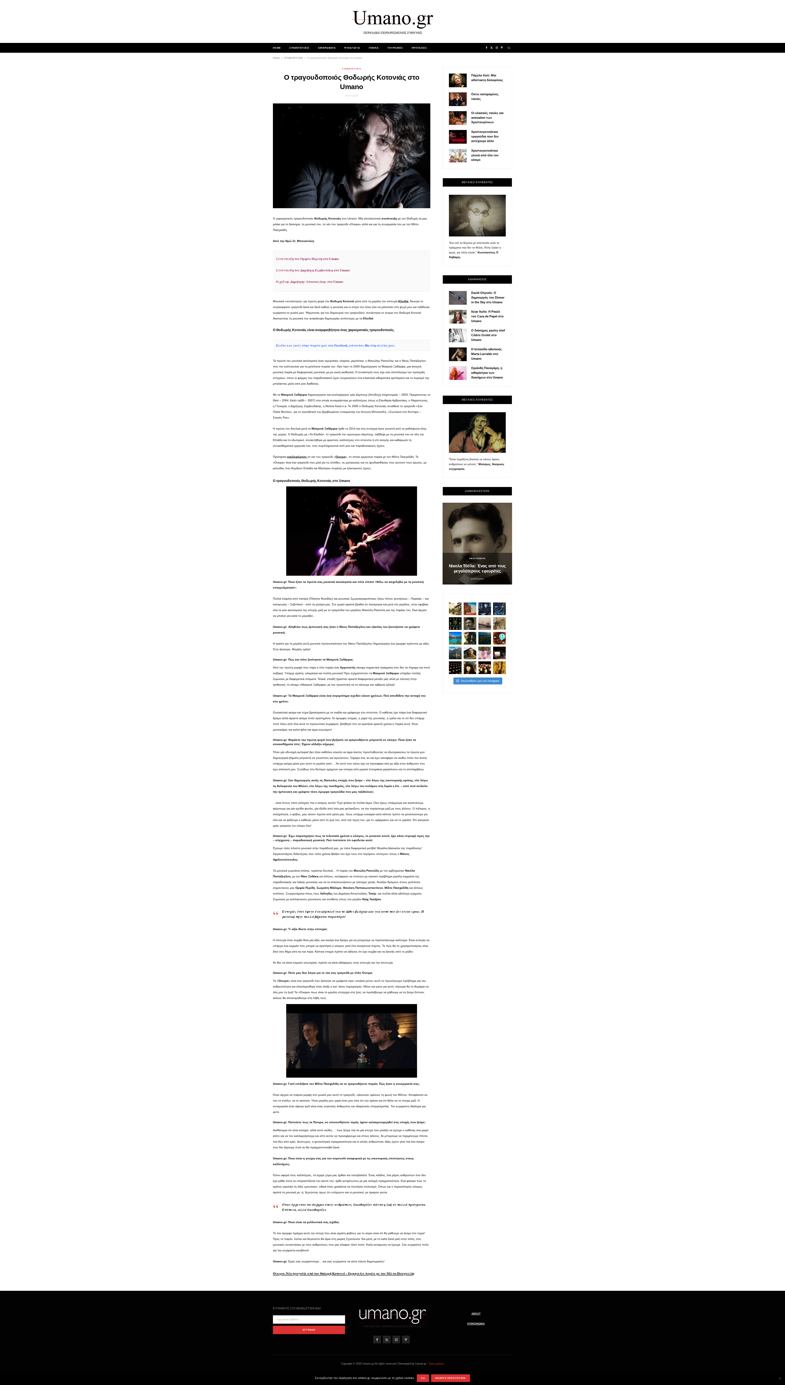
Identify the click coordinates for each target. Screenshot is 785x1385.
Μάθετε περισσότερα (450, 1378)
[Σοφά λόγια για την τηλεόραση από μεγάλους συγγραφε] (499, 653)
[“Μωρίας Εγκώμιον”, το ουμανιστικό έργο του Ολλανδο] (470, 667)
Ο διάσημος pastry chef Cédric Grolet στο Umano (488, 335)
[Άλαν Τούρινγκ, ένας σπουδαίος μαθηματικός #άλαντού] (470, 653)
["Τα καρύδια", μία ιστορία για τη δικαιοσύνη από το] (470, 608)
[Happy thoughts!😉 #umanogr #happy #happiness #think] (499, 638)
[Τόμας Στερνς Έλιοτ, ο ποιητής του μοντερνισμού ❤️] (484, 608)
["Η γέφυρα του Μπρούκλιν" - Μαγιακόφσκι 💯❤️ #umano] (484, 623)
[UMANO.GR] (392, 21)
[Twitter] (253, 232)
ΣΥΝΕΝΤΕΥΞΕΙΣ (299, 48)
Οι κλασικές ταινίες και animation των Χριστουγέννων (487, 117)
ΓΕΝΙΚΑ (374, 48)
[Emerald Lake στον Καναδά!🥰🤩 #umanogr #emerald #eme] (455, 638)
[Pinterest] (253, 242)
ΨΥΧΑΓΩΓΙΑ (352, 48)
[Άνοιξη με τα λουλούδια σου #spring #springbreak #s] (484, 653)
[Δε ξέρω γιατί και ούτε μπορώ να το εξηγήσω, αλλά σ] (455, 667)
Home (277, 48)
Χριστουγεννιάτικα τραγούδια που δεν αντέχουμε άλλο (485, 136)
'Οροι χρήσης (436, 1363)
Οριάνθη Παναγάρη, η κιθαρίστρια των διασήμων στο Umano (487, 372)
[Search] (509, 48)
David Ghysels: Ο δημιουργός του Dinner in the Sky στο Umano (488, 297)
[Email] (253, 253)
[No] (780, 1378)
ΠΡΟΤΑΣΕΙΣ (419, 48)
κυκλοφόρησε (297, 456)
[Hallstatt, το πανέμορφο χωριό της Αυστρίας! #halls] (455, 653)
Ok (423, 1378)
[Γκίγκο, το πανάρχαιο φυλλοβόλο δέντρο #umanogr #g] (499, 667)
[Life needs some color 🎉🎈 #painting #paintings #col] (499, 608)
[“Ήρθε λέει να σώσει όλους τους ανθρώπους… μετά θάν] (484, 667)
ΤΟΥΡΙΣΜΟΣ (395, 48)
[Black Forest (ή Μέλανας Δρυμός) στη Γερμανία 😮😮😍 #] (484, 638)
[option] (477, 543)
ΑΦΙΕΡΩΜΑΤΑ (327, 48)
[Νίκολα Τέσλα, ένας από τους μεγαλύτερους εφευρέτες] (470, 623)
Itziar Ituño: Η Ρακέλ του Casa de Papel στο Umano (487, 316)
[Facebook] (253, 222)
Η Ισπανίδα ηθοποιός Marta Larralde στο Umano (486, 353)
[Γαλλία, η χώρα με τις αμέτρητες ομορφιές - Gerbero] (455, 608)
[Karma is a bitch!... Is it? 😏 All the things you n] (455, 623)
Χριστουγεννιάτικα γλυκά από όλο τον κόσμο (484, 155)
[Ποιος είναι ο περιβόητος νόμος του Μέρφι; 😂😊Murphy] (499, 623)
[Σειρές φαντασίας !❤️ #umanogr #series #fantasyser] (470, 638)
